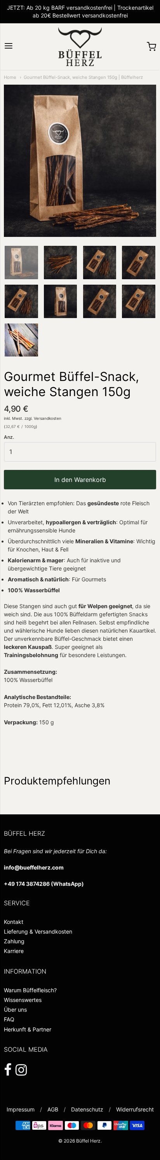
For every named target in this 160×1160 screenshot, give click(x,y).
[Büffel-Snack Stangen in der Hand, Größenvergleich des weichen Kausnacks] (138, 262)
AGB (52, 1109)
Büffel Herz (88, 1141)
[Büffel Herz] (79, 46)
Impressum (21, 1109)
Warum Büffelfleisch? (30, 990)
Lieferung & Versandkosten (38, 931)
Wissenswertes (23, 1000)
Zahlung (14, 941)
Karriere (14, 951)
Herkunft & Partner (27, 1029)
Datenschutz (87, 1109)
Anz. (9, 437)
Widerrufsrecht (135, 1109)
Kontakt (13, 921)
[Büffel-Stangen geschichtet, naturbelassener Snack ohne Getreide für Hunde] (60, 301)
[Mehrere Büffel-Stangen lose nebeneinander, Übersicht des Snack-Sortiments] (21, 340)
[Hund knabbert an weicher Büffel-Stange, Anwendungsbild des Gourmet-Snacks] (99, 301)
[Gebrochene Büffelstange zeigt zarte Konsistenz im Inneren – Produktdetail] (21, 301)
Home (10, 77)
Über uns (15, 1009)
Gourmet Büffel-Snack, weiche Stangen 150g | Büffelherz (83, 77)
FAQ (9, 1019)
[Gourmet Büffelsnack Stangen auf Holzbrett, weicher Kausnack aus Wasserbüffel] (138, 301)
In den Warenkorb (80, 479)
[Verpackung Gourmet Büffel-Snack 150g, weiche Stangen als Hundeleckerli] (99, 262)
